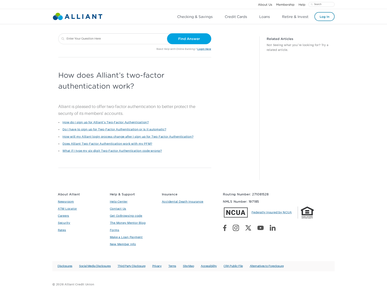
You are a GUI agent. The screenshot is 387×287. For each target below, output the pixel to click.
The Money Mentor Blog (128, 222)
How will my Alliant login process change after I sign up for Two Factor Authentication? (127, 136)
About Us (265, 4)
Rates (62, 230)
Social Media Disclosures (95, 266)
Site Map (188, 266)
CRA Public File (233, 266)
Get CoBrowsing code (126, 215)
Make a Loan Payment (126, 237)
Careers (63, 215)
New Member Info (123, 244)
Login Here (204, 49)
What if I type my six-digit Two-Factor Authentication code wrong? (112, 150)
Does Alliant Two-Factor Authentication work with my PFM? (107, 143)
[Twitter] (251, 228)
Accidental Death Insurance (183, 201)
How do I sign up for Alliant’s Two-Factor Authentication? (105, 122)
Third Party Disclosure (131, 266)
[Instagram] (239, 229)
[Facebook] (228, 229)
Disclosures (64, 266)
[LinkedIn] (276, 229)
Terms (172, 266)
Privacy (157, 266)
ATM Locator (67, 208)
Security (64, 222)
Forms (114, 230)
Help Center (119, 201)
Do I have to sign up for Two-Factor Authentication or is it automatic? (114, 129)
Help (302, 4)
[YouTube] (263, 228)
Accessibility (209, 266)
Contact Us (118, 208)
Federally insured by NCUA (272, 212)
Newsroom (66, 201)
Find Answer (189, 38)
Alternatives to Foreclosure (267, 266)
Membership (285, 4)
